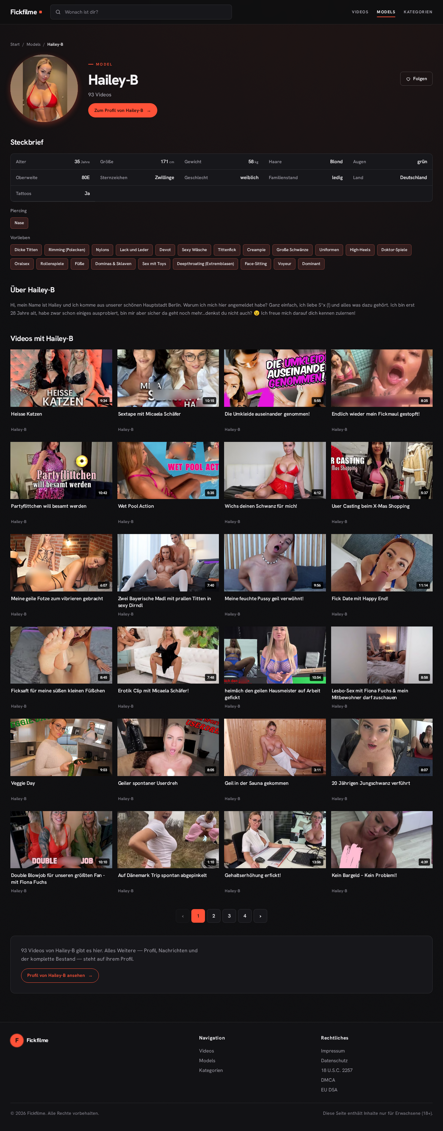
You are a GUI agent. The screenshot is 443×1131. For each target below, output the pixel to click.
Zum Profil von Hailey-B (125, 112)
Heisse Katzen (26, 413)
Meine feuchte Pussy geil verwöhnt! (264, 598)
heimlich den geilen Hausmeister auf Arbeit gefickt (272, 694)
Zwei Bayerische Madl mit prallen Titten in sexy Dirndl (164, 602)
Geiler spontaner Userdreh (148, 783)
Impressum (333, 1051)
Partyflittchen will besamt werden (49, 506)
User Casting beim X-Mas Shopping (371, 506)
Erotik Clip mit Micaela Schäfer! (153, 690)
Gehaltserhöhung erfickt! (253, 875)
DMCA (328, 1080)
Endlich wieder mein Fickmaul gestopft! (376, 413)
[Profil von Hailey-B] (44, 88)
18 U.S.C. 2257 (337, 1070)
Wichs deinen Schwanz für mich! (261, 506)
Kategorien (418, 12)
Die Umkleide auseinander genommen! (267, 413)
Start (15, 44)
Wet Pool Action (136, 506)
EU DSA (329, 1090)
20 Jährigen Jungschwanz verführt (371, 783)
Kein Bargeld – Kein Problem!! (364, 875)
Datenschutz (334, 1060)
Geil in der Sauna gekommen (257, 783)
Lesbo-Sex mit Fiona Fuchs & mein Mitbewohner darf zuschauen (370, 694)
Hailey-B (19, 429)
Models (386, 12)
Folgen (419, 80)
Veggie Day (23, 783)
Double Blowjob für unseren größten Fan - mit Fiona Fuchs (58, 878)
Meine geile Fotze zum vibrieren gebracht (57, 598)
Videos (360, 12)
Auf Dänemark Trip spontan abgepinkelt (162, 875)
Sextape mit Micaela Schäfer (149, 413)
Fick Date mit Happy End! (360, 598)
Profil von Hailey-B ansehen (63, 977)
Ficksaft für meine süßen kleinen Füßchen (58, 690)
